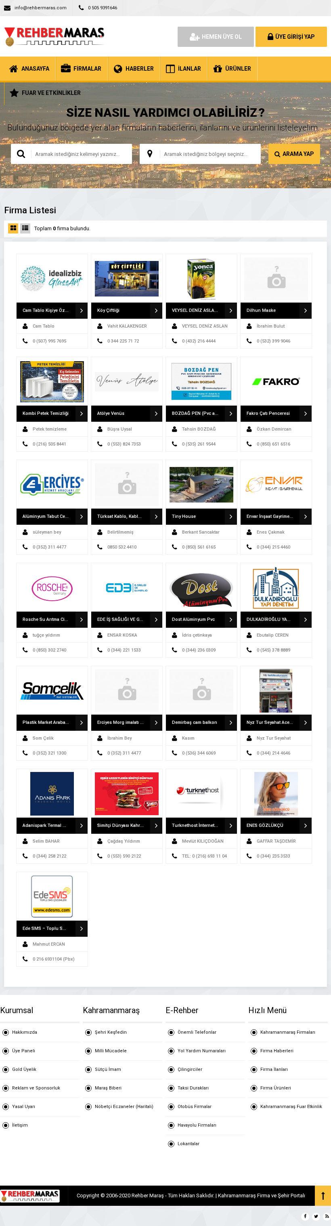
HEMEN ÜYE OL (222, 37)
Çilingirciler (190, 1069)
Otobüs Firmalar (195, 1106)
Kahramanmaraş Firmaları (287, 1032)
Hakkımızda (24, 1032)
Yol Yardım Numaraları (202, 1051)
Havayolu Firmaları (197, 1125)
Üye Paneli (23, 1051)
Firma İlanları (274, 1069)
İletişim (20, 1125)
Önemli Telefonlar (197, 1032)
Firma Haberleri (276, 1051)
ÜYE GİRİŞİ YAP (295, 37)
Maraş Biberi (108, 1088)
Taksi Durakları (193, 1088)
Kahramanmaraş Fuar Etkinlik (291, 1106)
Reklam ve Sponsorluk (36, 1088)
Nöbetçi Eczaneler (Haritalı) (124, 1106)
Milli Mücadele (111, 1051)
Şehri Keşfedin (111, 1032)
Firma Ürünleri (275, 1088)
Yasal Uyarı (23, 1106)
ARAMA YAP (298, 154)
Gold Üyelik (24, 1069)
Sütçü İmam (108, 1069)
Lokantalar (188, 1143)
